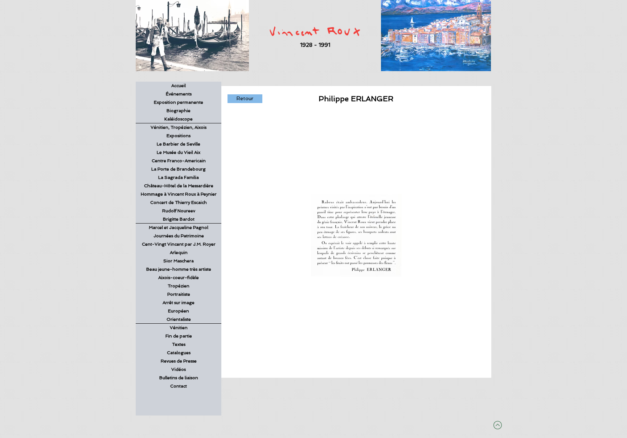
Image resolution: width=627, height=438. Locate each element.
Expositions (178, 135)
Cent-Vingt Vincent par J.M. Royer (179, 244)
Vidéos (178, 369)
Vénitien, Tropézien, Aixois (178, 127)
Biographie (178, 110)
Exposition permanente (178, 102)
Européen (178, 311)
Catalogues (178, 352)
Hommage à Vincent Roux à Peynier (179, 194)
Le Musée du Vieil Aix (178, 152)
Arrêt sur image (178, 302)
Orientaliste (179, 319)
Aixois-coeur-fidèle (178, 277)
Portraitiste (178, 294)
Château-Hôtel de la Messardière (178, 185)
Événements (179, 94)
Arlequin (179, 252)
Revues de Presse (179, 361)
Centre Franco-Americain (179, 160)
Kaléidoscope (178, 119)
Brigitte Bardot (178, 219)
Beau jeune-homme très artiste (178, 269)
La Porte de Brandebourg (178, 169)
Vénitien (179, 327)
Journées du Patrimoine (178, 235)
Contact (178, 386)
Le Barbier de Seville (178, 144)
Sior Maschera (178, 260)
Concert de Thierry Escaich (178, 202)
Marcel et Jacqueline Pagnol (178, 227)
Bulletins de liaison (178, 377)
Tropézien (178, 285)
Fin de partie (178, 336)
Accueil (178, 85)
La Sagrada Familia (178, 177)
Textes (178, 344)
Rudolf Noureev (178, 210)
